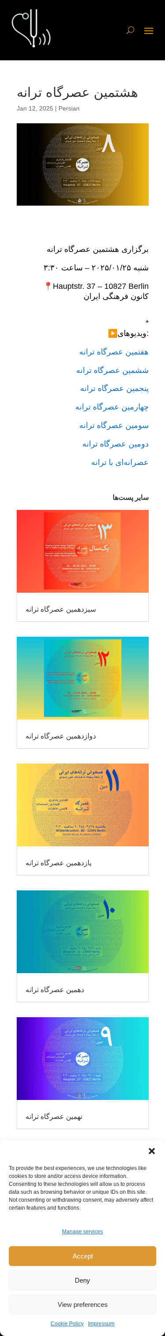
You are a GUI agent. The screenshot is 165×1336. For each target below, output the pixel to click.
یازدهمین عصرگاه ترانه (59, 863)
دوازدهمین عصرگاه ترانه (61, 736)
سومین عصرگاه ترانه (114, 425)
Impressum (101, 1324)
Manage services (82, 1232)
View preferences (83, 1304)
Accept (83, 1256)
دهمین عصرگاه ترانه (55, 989)
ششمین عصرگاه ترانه (112, 370)
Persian (69, 108)
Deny (82, 1280)
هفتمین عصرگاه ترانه (114, 351)
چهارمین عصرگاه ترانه (112, 406)
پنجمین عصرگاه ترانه (114, 388)
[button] (151, 1151)
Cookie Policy (67, 1324)
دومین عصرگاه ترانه (115, 443)
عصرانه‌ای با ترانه (120, 462)
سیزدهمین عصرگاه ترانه (61, 609)
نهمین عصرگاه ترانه (54, 1116)
